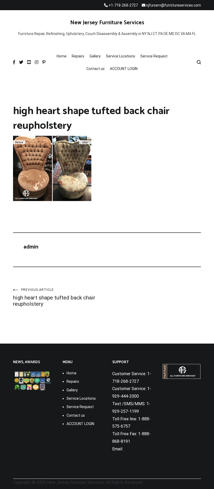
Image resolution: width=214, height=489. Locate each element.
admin (30, 247)
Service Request (154, 56)
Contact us (95, 69)
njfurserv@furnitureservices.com (142, 456)
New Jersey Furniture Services (107, 22)
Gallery (95, 56)
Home (62, 56)
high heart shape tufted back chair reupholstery (54, 297)
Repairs (78, 56)
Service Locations (120, 56)
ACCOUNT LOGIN (124, 69)
